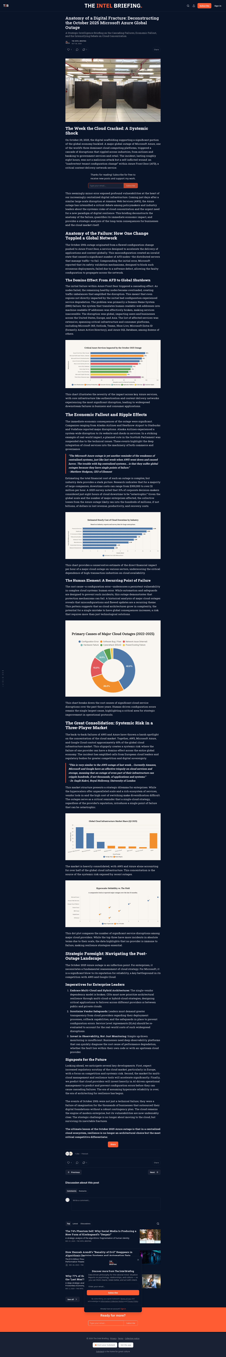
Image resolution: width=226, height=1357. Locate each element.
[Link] (62, 54)
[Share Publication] (193, 5)
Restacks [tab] (82, 1191)
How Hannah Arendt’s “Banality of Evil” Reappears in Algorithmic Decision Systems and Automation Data (98, 1253)
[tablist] (76, 1191)
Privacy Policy (133, 1301)
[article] (113, 1237)
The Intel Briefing (79, 41)
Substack (100, 1351)
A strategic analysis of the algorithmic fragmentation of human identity (97, 1238)
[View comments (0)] (77, 49)
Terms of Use (126, 1298)
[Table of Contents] (3, 678)
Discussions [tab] (85, 1223)
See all (70, 1299)
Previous (75, 1172)
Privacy (113, 1338)
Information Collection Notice (112, 1301)
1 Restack (84, 1153)
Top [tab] (68, 1223)
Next (152, 1172)
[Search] (188, 5)
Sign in (217, 5)
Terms (120, 1338)
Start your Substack (106, 1345)
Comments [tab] (71, 1191)
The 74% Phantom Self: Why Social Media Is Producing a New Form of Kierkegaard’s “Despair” (100, 1232)
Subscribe (204, 5)
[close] (138, 1260)
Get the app (126, 1345)
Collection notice (132, 1338)
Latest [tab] (75, 1223)
